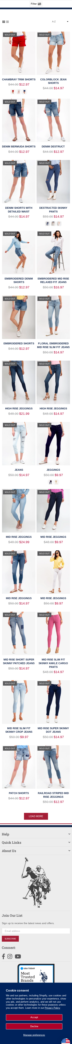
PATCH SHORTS (19, 793)
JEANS (19, 469)
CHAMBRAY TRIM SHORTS (18, 79)
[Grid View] (4, 21)
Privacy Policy (52, 1007)
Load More (36, 816)
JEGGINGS (53, 469)
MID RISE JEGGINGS (19, 536)
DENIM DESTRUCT (53, 146)
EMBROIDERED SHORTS (19, 343)
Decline (34, 1026)
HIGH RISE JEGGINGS (18, 408)
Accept (34, 1017)
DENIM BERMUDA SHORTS (18, 146)
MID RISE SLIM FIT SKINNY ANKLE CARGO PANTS (53, 663)
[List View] (7, 21)
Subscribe (10, 939)
